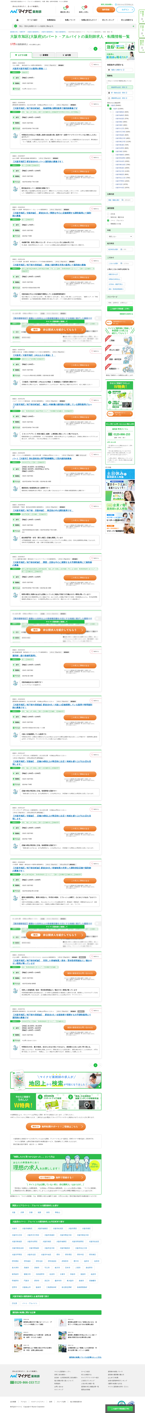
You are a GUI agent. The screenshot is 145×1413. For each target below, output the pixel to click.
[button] (96, 64)
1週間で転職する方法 (115, 1383)
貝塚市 (36, 1268)
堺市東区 (92, 1254)
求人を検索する (127, 20)
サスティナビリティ (38, 1402)
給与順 (68, 55)
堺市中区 (80, 1254)
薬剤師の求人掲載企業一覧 (90, 1386)
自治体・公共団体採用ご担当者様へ (66, 1377)
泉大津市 (15, 1268)
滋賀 (39, 1212)
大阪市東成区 (17, 1241)
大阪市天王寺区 (33, 1235)
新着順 (45, 55)
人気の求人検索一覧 (87, 1383)
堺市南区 (27, 1261)
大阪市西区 (72, 1228)
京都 (31, 1212)
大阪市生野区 (32, 1241)
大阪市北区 (31, 1254)
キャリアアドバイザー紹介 (90, 1377)
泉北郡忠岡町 (67, 1287)
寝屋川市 (27, 1274)
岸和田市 (65, 1261)
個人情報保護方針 (76, 1402)
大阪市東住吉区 (18, 1248)
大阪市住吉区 (94, 1241)
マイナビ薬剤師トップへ (62, 1371)
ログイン (125, 10)
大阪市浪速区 (49, 1235)
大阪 (13, 1212)
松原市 (52, 1274)
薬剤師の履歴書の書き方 (116, 1374)
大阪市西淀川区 (66, 1235)
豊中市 (76, 1261)
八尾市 (78, 1268)
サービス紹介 (32, 20)
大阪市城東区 (61, 1241)
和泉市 (72, 1274)
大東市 (62, 1274)
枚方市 (57, 1268)
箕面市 (83, 1274)
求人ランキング (108, 20)
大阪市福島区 (43, 1228)
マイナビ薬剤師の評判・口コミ (118, 1386)
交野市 (14, 1287)
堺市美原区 (52, 1261)
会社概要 (13, 1402)
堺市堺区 (68, 1254)
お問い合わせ (58, 1386)
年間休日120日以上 (114, 279)
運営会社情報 (85, 1389)
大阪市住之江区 (81, 1248)
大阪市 (14, 1228)
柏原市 (93, 1274)
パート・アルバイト (29, 1303)
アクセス (24, 1402)
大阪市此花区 (58, 1228)
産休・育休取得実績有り (116, 289)
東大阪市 (70, 1281)
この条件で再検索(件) (120, 1409)
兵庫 (22, 1212)
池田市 (86, 1261)
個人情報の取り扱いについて (64, 1380)
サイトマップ (58, 1389)
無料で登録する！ (57, 1177)
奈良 (48, 1212)
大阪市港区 (86, 1228)
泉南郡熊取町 (82, 1287)
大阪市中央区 (46, 1254)
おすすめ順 (22, 55)
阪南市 (38, 1287)
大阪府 (113, 105)
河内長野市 (40, 1274)
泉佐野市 (89, 1268)
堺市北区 (39, 1261)
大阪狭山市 (26, 1287)
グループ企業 (61, 1402)
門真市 (26, 1281)
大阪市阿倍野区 (78, 1241)
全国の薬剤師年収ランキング (117, 1380)
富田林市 (15, 1274)
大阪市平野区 (17, 1254)
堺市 (58, 1254)
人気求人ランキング (87, 1380)
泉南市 (81, 1281)
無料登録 (105, 10)
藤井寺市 (58, 1281)
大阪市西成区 (34, 1248)
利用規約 (57, 1383)
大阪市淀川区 (49, 1248)
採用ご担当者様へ (107, 4)
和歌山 (57, 1212)
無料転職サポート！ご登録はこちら (55, 1126)
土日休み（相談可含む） (116, 284)
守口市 (47, 1268)
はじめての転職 (113, 1377)
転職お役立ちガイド (89, 20)
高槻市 (26, 1268)
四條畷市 (92, 1281)
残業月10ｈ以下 (113, 274)
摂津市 (36, 1281)
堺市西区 (15, 1261)
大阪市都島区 (27, 1228)
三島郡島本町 (51, 1287)
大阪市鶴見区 (65, 1248)
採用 (50, 1402)
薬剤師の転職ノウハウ (115, 1371)
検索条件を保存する (126, 314)
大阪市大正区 (17, 1235)
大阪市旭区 (47, 1241)
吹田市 (96, 1261)
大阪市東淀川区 (83, 1235)
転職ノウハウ (70, 20)
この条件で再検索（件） (120, 309)
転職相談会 (51, 20)
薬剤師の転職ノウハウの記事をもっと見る (85, 1357)
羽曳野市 (15, 1281)
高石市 (47, 1281)
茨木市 (67, 1268)
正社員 (14, 1303)
